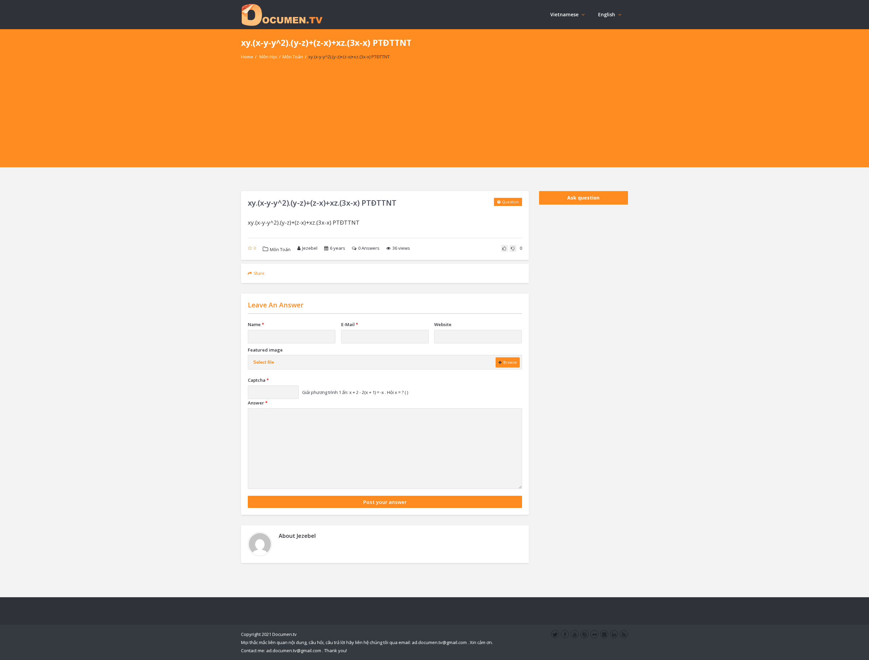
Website (442, 324)
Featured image (265, 350)
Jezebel (309, 248)
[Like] (504, 248)
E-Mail (349, 324)
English (606, 14)
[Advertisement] (434, 119)
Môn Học (268, 57)
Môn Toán (292, 57)
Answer (257, 403)
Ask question (583, 197)
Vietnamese (564, 14)
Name (256, 324)
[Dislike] (513, 248)
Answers (369, 248)
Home (247, 57)
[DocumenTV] (281, 14)
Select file (263, 362)
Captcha (258, 380)
